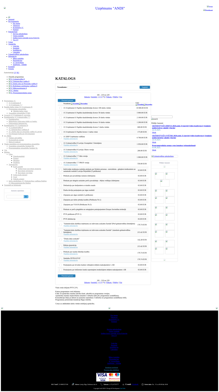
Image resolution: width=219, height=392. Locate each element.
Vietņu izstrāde (18, 36)
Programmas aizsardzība (17, 109)
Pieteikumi (209, 10)
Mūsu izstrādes (18, 58)
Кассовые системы (25, 173)
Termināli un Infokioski (12, 185)
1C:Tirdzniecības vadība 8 (19, 81)
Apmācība (12, 44)
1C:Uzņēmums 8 (15, 103)
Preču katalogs (9, 99)
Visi (120, 97)
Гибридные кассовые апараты (29, 169)
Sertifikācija (17, 50)
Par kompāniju (13, 21)
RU (18, 73)
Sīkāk (154, 132)
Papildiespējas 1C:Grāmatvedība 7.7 (17, 117)
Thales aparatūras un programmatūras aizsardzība (21, 144)
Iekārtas (7, 152)
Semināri (16, 48)
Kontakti (11, 67)
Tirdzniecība (13, 165)
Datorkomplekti (19, 156)
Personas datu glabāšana (111, 370)
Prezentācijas (17, 60)
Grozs (211, 7)
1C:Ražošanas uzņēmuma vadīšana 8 (23, 86)
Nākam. (109, 97)
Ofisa (11, 154)
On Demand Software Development (22, 134)
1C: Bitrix (7, 136)
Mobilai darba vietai (20, 111)
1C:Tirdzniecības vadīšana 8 (19, 130)
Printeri (15, 158)
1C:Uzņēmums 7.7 (15, 105)
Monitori (16, 160)
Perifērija (16, 162)
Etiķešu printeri (18, 179)
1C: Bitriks (14, 91)
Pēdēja (115, 97)
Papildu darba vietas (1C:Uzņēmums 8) (18, 107)
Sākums (87, 97)
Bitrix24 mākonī (14, 142)
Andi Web (122, 388)
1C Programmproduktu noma (21, 93)
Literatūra (16, 52)
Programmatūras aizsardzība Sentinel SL (23, 148)
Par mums (16, 23)
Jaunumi (11, 19)
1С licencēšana (18, 63)
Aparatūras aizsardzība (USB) (19, 113)
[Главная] (5, 8)
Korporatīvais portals (16, 140)
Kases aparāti (18, 167)
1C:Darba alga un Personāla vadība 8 (23, 84)
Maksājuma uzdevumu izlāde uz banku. (23, 121)
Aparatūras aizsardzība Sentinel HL (21, 146)
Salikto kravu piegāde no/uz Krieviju (26, 38)
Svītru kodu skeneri (20, 175)
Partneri (15, 30)
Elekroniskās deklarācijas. (18, 123)
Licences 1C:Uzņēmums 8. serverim (17, 115)
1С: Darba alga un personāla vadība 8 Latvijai (25, 132)
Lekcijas (16, 46)
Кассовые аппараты (25, 171)
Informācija (12, 56)
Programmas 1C (10, 101)
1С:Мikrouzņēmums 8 (18, 88)
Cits (5, 150)
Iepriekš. (94, 97)
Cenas (10, 42)
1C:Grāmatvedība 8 (17, 79)
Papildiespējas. (14, 119)
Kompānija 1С (18, 28)
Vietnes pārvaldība (15, 138)
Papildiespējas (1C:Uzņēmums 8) (16, 125)
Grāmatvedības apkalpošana (18, 54)
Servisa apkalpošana (20, 34)
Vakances (16, 26)
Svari (15, 177)
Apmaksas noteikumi (111, 367)
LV (15, 73)
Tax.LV (15, 40)
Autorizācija (8, 73)
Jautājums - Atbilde (20, 65)
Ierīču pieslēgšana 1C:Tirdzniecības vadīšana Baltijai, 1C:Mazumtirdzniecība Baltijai (28, 182)
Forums (11, 69)
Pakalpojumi (12, 32)
